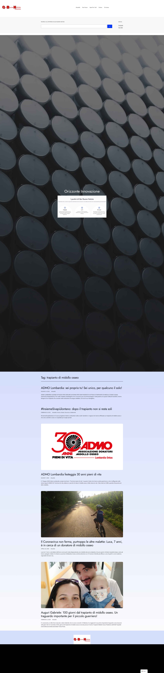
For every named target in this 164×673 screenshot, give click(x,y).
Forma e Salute (60, 412)
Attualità (53, 391)
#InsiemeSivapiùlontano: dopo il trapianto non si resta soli (76, 409)
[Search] (109, 26)
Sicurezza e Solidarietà (70, 412)
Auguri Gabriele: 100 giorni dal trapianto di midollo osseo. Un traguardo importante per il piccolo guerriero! (79, 614)
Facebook (120, 25)
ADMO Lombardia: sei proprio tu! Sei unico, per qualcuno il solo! (81, 388)
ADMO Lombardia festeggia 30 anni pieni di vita (71, 474)
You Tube (120, 27)
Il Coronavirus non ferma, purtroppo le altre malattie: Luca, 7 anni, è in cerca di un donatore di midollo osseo (81, 543)
